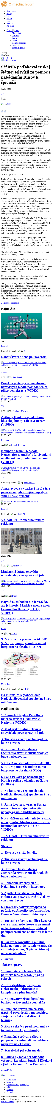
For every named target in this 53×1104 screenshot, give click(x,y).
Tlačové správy (18, 48)
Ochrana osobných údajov (18, 1084)
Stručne (15, 45)
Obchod (15, 35)
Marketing (16, 33)
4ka (25, 351)
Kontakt (10, 1089)
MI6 (9, 104)
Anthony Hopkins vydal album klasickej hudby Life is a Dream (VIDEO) (23, 420)
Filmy (14, 38)
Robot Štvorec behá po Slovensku (24, 357)
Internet (10, 23)
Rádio (9, 18)
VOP (9, 1087)
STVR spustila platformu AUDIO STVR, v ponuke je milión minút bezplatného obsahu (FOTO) (24, 642)
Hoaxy (9, 13)
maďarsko (17, 566)
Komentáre (11, 11)
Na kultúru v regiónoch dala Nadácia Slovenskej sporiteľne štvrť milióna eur (26, 698)
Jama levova (29, 482)
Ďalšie (10, 30)
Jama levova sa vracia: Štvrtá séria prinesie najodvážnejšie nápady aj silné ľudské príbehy (25, 492)
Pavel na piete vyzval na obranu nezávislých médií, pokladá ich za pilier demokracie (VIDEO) (24, 386)
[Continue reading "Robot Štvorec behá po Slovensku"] (21, 338)
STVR (14, 633)
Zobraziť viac (7, 959)
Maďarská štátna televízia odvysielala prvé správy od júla (22, 573)
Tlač (8, 21)
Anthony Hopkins (20, 411)
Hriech (14, 596)
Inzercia (10, 1082)
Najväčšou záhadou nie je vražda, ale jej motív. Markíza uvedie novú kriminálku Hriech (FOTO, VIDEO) (25, 607)
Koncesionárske (19, 43)
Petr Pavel (17, 377)
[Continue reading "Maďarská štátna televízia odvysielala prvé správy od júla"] (21, 553)
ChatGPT (21, 514)
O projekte (11, 1079)
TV (8, 16)
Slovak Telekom (18, 445)
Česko (14, 40)
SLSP (26, 689)
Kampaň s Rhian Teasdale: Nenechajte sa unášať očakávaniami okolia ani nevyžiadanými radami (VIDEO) (26, 456)
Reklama (10, 26)
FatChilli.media (7, 1101)
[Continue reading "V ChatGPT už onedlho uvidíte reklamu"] (19, 502)
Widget (10, 1092)
